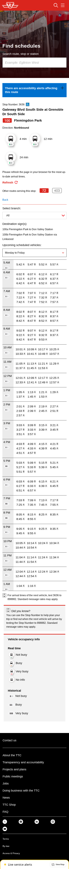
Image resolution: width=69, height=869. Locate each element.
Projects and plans (14, 769)
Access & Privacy (11, 853)
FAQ (5, 811)
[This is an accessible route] (27, 104)
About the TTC (12, 755)
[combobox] (34, 62)
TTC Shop (9, 804)
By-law (6, 846)
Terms (6, 839)
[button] (58, 864)
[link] (34, 90)
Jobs (6, 783)
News (6, 797)
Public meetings (13, 776)
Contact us (9, 740)
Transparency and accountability (23, 762)
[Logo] (10, 5)
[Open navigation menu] (63, 5)
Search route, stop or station (20, 53)
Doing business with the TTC (21, 790)
